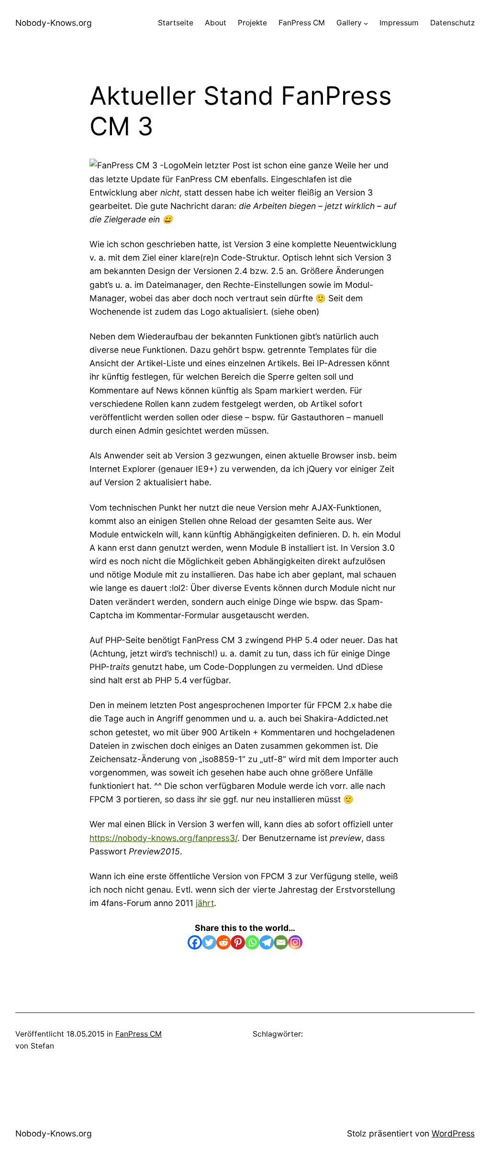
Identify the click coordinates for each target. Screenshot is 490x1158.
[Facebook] (195, 942)
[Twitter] (209, 942)
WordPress (453, 1133)
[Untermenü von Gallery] (366, 23)
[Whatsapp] (252, 942)
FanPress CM (138, 1033)
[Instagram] (295, 942)
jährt (205, 903)
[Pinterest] (238, 942)
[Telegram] (266, 942)
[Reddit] (223, 942)
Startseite (175, 22)
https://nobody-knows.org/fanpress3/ (163, 838)
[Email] (281, 942)
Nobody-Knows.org (53, 23)
